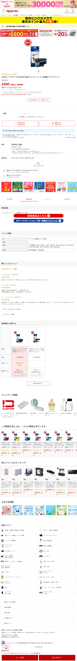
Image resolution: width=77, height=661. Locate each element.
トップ (3, 15)
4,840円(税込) (19, 357)
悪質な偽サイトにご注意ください (11, 636)
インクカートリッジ (57, 15)
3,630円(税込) (37, 357)
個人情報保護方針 (36, 653)
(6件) (15, 74)
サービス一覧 (5, 653)
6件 (15, 269)
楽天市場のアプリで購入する (38, 100)
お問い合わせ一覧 (14, 653)
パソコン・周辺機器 (13, 15)
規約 (74, 137)
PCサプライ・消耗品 (26, 15)
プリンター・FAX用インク (42, 15)
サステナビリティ (25, 653)
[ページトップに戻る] (74, 654)
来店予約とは (68, 137)
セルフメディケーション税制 (9, 635)
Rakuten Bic (12, 11)
